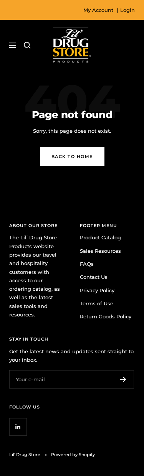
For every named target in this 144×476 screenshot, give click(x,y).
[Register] (123, 379)
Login (127, 10)
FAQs (87, 264)
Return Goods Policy (105, 316)
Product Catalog (100, 237)
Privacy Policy (97, 290)
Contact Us (94, 277)
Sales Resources (100, 251)
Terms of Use (96, 303)
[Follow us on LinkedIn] (17, 426)
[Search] (27, 45)
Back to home (72, 156)
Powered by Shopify (73, 454)
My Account (98, 10)
